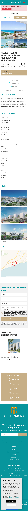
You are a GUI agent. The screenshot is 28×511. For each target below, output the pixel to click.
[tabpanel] (14, 350)
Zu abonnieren (22, 434)
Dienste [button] (13, 454)
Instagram (15, 379)
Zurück (14, 86)
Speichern (8, 17)
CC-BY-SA (25, 276)
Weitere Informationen (14, 497)
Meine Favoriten (14, 460)
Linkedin (15, 397)
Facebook (15, 384)
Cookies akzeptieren (11, 501)
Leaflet (8, 276)
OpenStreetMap (16, 276)
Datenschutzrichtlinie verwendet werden (11, 313)
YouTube (15, 393)
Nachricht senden (7, 73)
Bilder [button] (3, 241)
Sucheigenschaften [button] (13, 452)
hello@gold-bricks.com (14, 468)
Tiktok (15, 388)
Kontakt (13, 457)
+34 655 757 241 (14, 473)
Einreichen (15, 319)
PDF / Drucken (14, 83)
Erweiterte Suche (7, 8)
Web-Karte (24, 504)
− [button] (2, 254)
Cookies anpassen (11, 505)
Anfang (13, 449)
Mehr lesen (4, 108)
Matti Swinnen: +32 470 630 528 (14, 471)
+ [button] (2, 252)
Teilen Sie (15, 80)
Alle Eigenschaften (14, 367)
